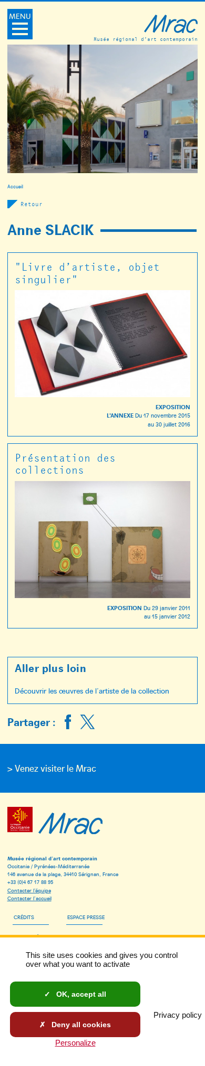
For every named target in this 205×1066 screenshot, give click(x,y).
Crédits (24, 917)
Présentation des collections (65, 463)
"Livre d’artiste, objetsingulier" (87, 272)
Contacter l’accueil (29, 898)
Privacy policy (177, 1014)
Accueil (15, 186)
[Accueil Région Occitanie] (21, 821)
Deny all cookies (80, 1024)
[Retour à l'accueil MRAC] (70, 821)
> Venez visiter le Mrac (51, 768)
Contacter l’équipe (29, 890)
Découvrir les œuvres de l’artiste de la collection (92, 691)
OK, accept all (80, 994)
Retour (31, 204)
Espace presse (86, 917)
